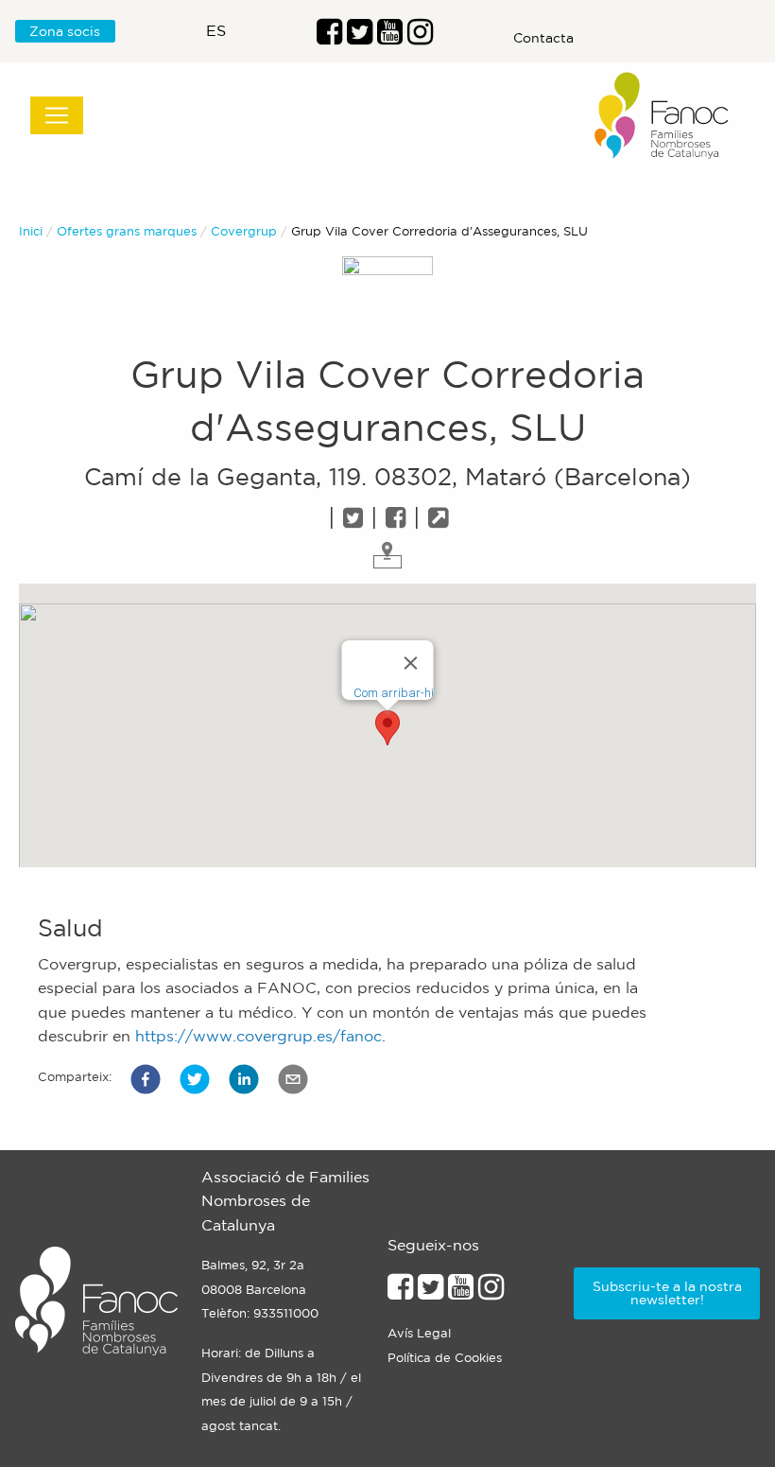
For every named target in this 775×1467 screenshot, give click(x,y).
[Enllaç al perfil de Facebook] (329, 36)
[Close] (411, 663)
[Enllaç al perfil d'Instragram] (420, 36)
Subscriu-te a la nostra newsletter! (667, 1293)
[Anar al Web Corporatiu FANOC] (662, 115)
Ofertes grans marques (127, 231)
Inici (31, 231)
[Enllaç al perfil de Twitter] (359, 36)
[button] (145, 1079)
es (216, 30)
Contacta (543, 37)
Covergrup (244, 231)
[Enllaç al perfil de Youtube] (461, 1292)
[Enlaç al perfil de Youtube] (390, 36)
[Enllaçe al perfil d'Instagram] (491, 1292)
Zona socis (64, 31)
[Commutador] (56, 115)
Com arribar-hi (393, 693)
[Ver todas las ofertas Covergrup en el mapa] (387, 553)
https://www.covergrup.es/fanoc (258, 1035)
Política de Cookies (445, 1358)
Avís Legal (419, 1333)
